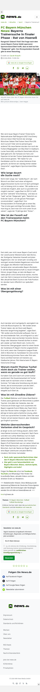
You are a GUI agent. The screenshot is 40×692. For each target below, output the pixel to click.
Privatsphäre (8, 668)
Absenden (9, 558)
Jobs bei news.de (9, 660)
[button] (20, 63)
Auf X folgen (11, 581)
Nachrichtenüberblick (11, 653)
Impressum (7, 615)
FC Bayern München (16, 500)
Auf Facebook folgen (14, 576)
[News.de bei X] (23, 683)
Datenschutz (8, 619)
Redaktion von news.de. (24, 507)
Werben (6, 630)
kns (2, 494)
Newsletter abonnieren (15, 589)
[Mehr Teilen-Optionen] (27, 68)
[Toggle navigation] (36, 17)
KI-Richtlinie (7, 664)
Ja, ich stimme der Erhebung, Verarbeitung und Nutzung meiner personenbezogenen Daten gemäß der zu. (19, 549)
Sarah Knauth (15, 55)
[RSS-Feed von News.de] (26, 683)
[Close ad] (1, 12)
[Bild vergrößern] (38, 74)
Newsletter (7, 638)
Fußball (26, 500)
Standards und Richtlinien (13, 623)
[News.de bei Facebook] (20, 683)
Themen (6, 649)
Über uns (6, 634)
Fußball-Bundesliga (16, 502)
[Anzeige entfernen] (38, 684)
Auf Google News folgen (15, 585)
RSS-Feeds (7, 645)
